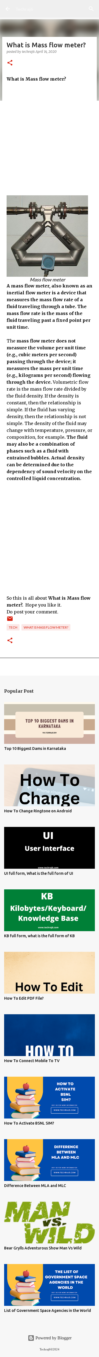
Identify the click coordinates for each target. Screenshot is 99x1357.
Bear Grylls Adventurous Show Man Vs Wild (43, 1248)
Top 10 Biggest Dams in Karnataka (35, 748)
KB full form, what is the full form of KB (39, 936)
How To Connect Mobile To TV (32, 1061)
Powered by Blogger (53, 1338)
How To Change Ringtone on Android (38, 811)
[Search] (91, 8)
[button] (10, 63)
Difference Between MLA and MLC (35, 1185)
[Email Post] (10, 621)
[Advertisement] (49, 138)
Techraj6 (24, 9)
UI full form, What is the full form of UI (38, 873)
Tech (13, 627)
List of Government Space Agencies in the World (47, 1310)
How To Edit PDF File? (24, 998)
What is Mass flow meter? (46, 627)
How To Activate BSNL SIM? (29, 1123)
